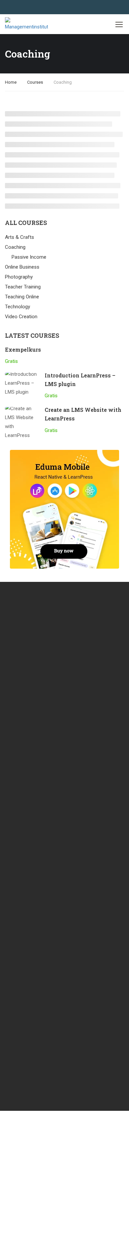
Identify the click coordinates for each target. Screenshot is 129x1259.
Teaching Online (22, 297)
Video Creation (21, 317)
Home (11, 82)
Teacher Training (23, 287)
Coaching (15, 247)
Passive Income (29, 257)
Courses (35, 82)
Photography (19, 277)
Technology (17, 307)
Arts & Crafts (19, 237)
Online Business (22, 267)
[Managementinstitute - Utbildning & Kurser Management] (26, 24)
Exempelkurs (23, 349)
